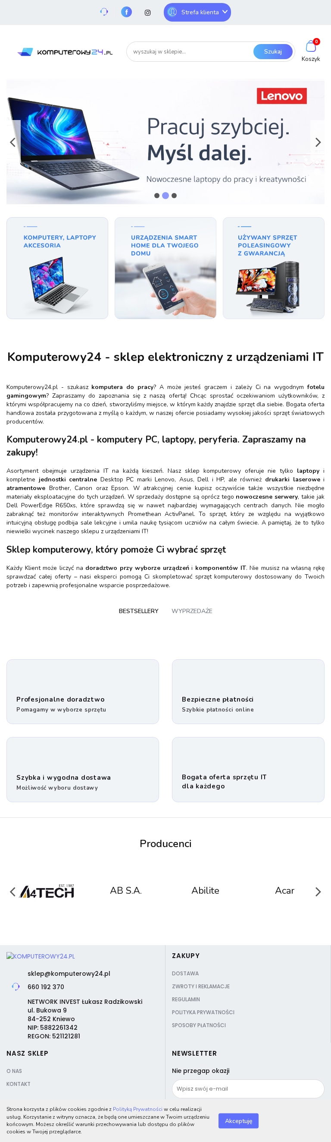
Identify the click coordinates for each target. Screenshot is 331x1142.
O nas (14, 1071)
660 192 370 (46, 987)
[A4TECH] (46, 891)
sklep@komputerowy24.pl (69, 973)
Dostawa (185, 973)
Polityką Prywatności (137, 1109)
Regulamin (186, 999)
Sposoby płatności (199, 1025)
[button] (186, 956)
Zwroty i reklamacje (201, 986)
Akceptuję (238, 1121)
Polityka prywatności (203, 1012)
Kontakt (18, 1084)
